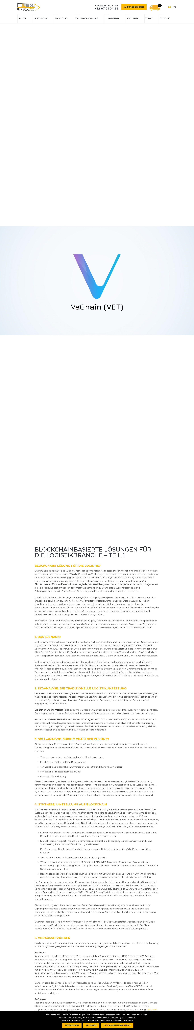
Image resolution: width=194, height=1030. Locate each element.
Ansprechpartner (86, 18)
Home (22, 18)
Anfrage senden (134, 7)
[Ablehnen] (190, 1020)
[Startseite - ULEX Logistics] (28, 7)
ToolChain (151, 1009)
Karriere (132, 18)
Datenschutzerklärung (117, 1025)
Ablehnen (91, 1025)
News (149, 18)
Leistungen (40, 18)
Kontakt (165, 18)
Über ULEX (61, 18)
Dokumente (112, 18)
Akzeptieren (72, 1025)
